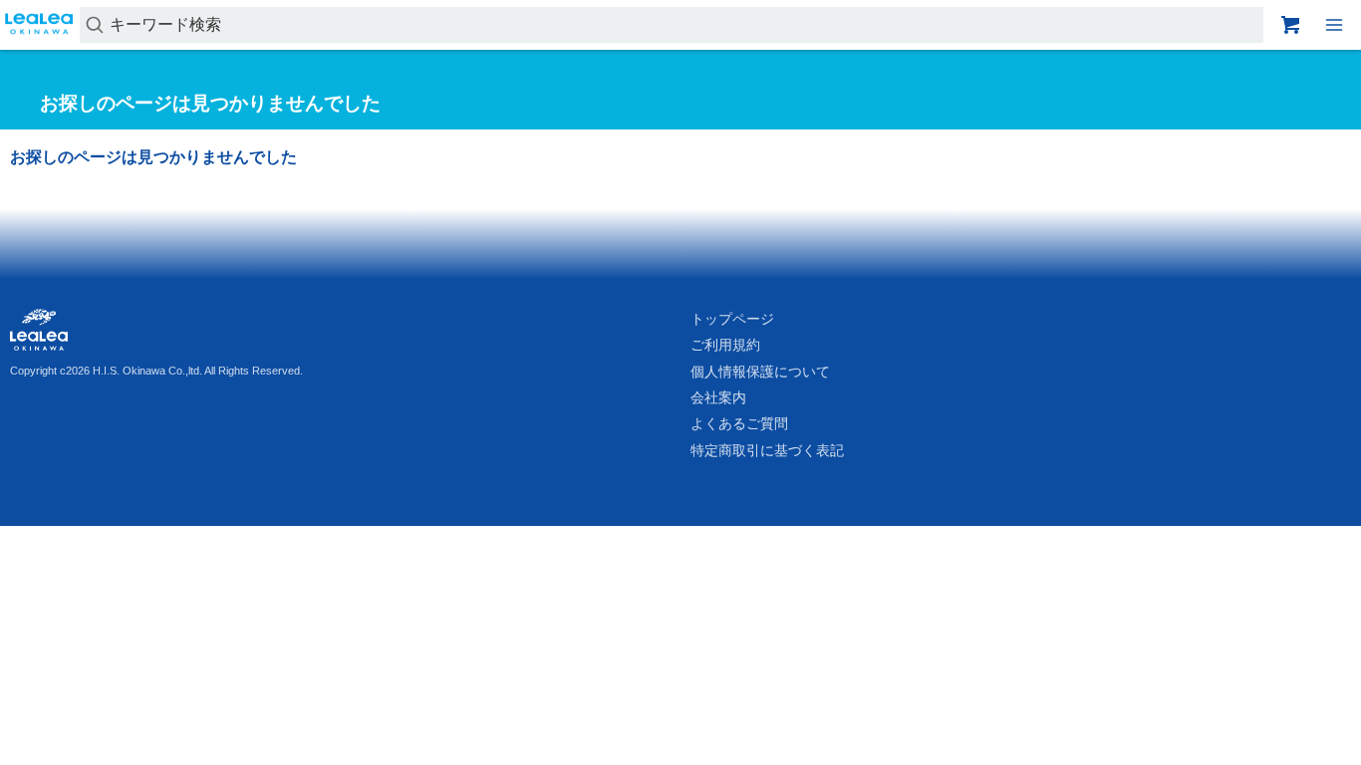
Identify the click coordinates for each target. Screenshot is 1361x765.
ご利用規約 (725, 345)
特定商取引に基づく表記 (767, 450)
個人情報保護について (760, 372)
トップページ (732, 319)
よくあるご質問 (739, 423)
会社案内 (718, 397)
